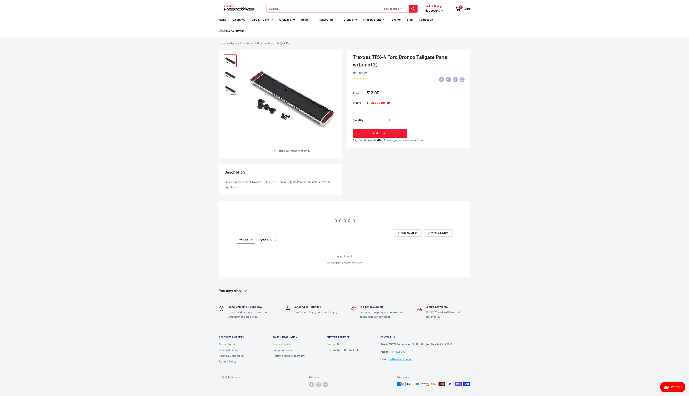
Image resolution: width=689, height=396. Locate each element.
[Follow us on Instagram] (318, 384)
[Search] (413, 9)
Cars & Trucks (260, 19)
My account (432, 10)
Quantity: (358, 120)
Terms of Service (229, 350)
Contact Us (426, 19)
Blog (410, 19)
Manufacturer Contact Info (343, 350)
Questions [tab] (266, 239)
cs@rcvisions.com (400, 359)
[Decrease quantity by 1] (370, 120)
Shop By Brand (372, 19)
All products (235, 43)
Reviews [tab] (243, 239)
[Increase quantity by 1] (389, 120)
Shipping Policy (282, 350)
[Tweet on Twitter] (455, 79)
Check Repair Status (231, 30)
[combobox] (321, 9)
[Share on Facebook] (441, 79)
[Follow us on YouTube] (325, 384)
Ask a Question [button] (409, 232)
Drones (348, 19)
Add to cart (380, 133)
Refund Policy (227, 361)
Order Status (227, 344)
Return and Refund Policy (289, 355)
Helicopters (326, 19)
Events (396, 19)
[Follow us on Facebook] (311, 384)
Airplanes (285, 19)
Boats (305, 19)
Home (222, 19)
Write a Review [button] (439, 232)
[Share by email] (462, 79)
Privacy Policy (281, 344)
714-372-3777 (398, 351)
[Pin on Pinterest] (448, 79)
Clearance (239, 19)
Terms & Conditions (231, 355)
